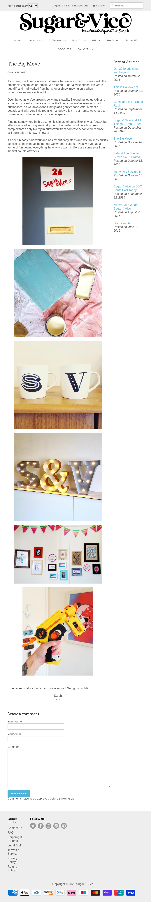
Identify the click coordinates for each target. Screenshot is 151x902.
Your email (15, 734)
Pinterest (64, 826)
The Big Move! (123, 138)
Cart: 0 (100, 5)
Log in (56, 5)
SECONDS (64, 49)
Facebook (41, 826)
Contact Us (15, 828)
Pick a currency (18, 5)
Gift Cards (79, 40)
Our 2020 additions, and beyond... (126, 70)
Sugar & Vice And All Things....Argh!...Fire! (127, 122)
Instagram (56, 826)
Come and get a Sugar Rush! (128, 103)
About (96, 40)
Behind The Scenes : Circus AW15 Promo (127, 155)
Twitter (33, 826)
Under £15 (131, 40)
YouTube (48, 826)
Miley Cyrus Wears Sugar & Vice (126, 206)
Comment (14, 746)
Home (17, 40)
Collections (56, 40)
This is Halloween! (126, 87)
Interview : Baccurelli (127, 171)
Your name (15, 721)
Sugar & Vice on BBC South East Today (128, 188)
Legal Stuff (15, 845)
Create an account (76, 5)
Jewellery (34, 40)
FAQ (10, 832)
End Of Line (85, 49)
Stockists (112, 40)
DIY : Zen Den (123, 223)
